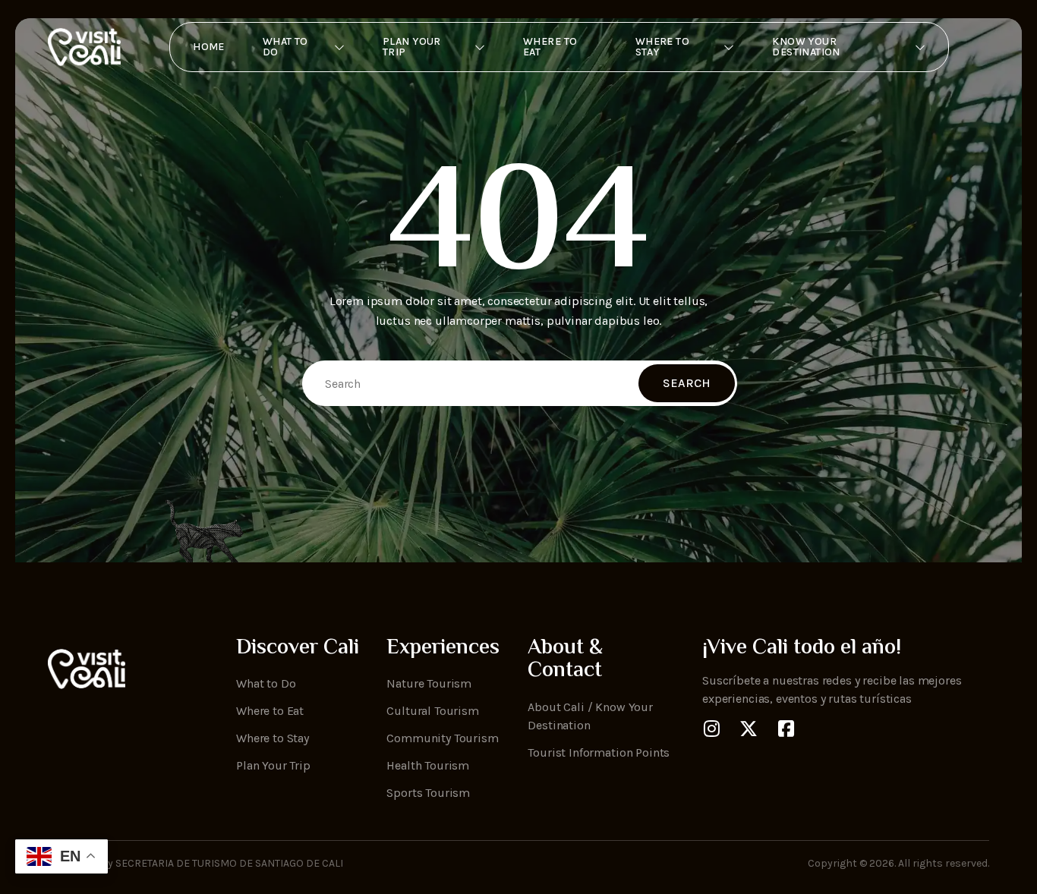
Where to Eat (550, 46)
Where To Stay (662, 46)
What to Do (285, 46)
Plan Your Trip (412, 46)
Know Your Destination (806, 46)
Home (209, 46)
